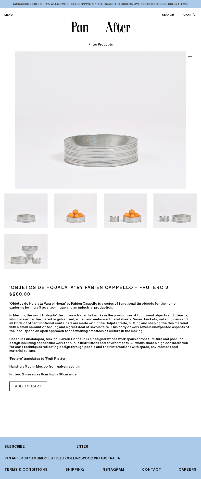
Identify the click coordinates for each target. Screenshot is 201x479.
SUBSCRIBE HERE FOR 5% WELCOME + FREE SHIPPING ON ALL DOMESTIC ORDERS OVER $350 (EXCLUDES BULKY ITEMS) (100, 4)
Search (168, 14)
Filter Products (100, 45)
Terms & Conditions (26, 469)
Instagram (112, 469)
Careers (188, 469)
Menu (8, 14)
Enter (82, 447)
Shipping (74, 469)
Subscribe (14, 446)
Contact (151, 469)
